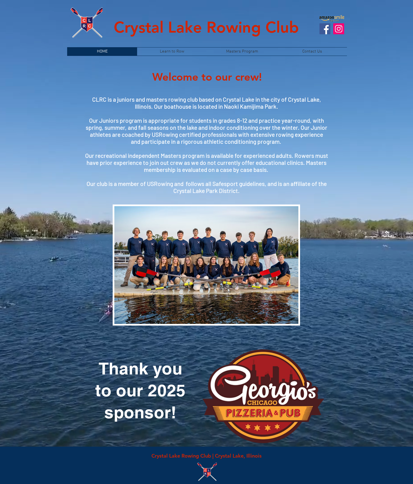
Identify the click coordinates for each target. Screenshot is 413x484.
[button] (206, 265)
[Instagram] (338, 28)
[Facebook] (324, 28)
